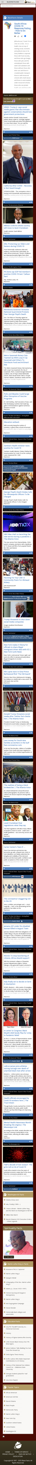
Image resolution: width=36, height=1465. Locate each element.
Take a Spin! (10, 1257)
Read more (7, 129)
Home (7, 1452)
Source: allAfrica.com (10, 95)
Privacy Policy (8, 1454)
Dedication (18, 1456)
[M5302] (18, 1436)
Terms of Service (21, 1452)
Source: (12, 135)
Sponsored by (12, 138)
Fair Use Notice (25, 1454)
